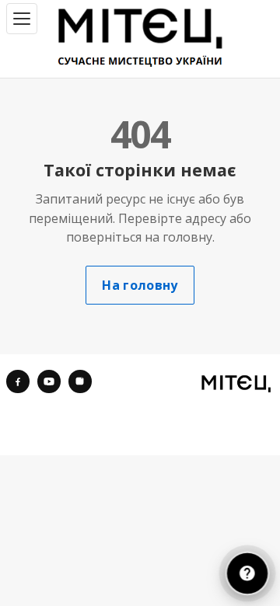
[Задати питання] (247, 573)
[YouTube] (49, 381)
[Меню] (21, 18)
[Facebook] (18, 381)
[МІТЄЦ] (236, 383)
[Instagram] (80, 381)
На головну (139, 285)
